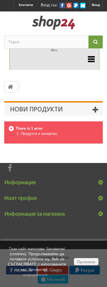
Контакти (26, 5)
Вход (96, 5)
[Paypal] (76, 5)
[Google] (69, 5)
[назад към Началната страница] (10, 87)
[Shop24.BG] (53, 23)
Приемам (86, 262)
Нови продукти (36, 109)
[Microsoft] (83, 5)
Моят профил (20, 198)
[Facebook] (62, 5)
